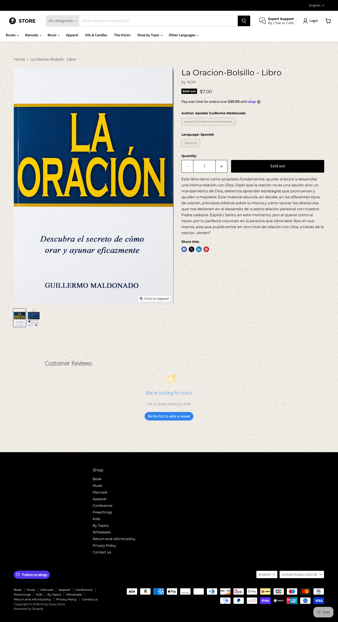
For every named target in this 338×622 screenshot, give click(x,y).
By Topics (101, 525)
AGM (191, 82)
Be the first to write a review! (169, 416)
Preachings (102, 512)
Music (52, 35)
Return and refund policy (114, 539)
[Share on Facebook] (184, 249)
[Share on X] (191, 249)
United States (299, 574)
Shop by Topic (148, 35)
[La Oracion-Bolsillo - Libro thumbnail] (19, 318)
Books (11, 35)
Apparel (72, 35)
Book (97, 479)
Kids (96, 519)
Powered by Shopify (28, 609)
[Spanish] (191, 148)
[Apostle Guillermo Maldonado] (209, 126)
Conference (102, 505)
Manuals (32, 35)
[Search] (244, 21)
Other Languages (182, 35)
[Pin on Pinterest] (206, 249)
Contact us (102, 552)
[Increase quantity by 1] (221, 166)
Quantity (188, 156)
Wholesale (102, 532)
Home (19, 59)
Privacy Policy (104, 545)
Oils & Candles (96, 35)
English (315, 5)
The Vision (122, 35)
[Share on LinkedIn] (199, 249)
